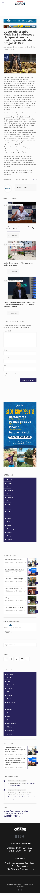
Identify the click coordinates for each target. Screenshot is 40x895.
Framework (14, 811)
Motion (25, 811)
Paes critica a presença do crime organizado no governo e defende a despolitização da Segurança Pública (19, 304)
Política (9, 522)
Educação (10, 497)
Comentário (8, 331)
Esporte (9, 501)
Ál (19, 816)
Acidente (10, 480)
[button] (20, 26)
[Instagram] (21, 890)
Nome (6, 350)
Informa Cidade (19, 47)
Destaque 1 (10, 490)
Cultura (9, 487)
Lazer (8, 511)
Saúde (9, 525)
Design (6, 811)
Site (5, 366)
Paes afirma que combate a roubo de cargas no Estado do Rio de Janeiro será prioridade (19, 228)
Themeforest (11, 813)
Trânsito (9, 532)
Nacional (9, 515)
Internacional (11, 508)
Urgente (9, 539)
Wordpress (11, 816)
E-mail (6, 358)
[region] (20, 21)
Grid (20, 811)
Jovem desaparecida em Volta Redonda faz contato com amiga (22, 797)
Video (21, 813)
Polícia (9, 518)
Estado (9, 504)
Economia (10, 494)
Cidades (9, 483)
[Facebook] (18, 890)
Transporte (10, 536)
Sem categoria (11, 529)
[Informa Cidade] (20, 3)
